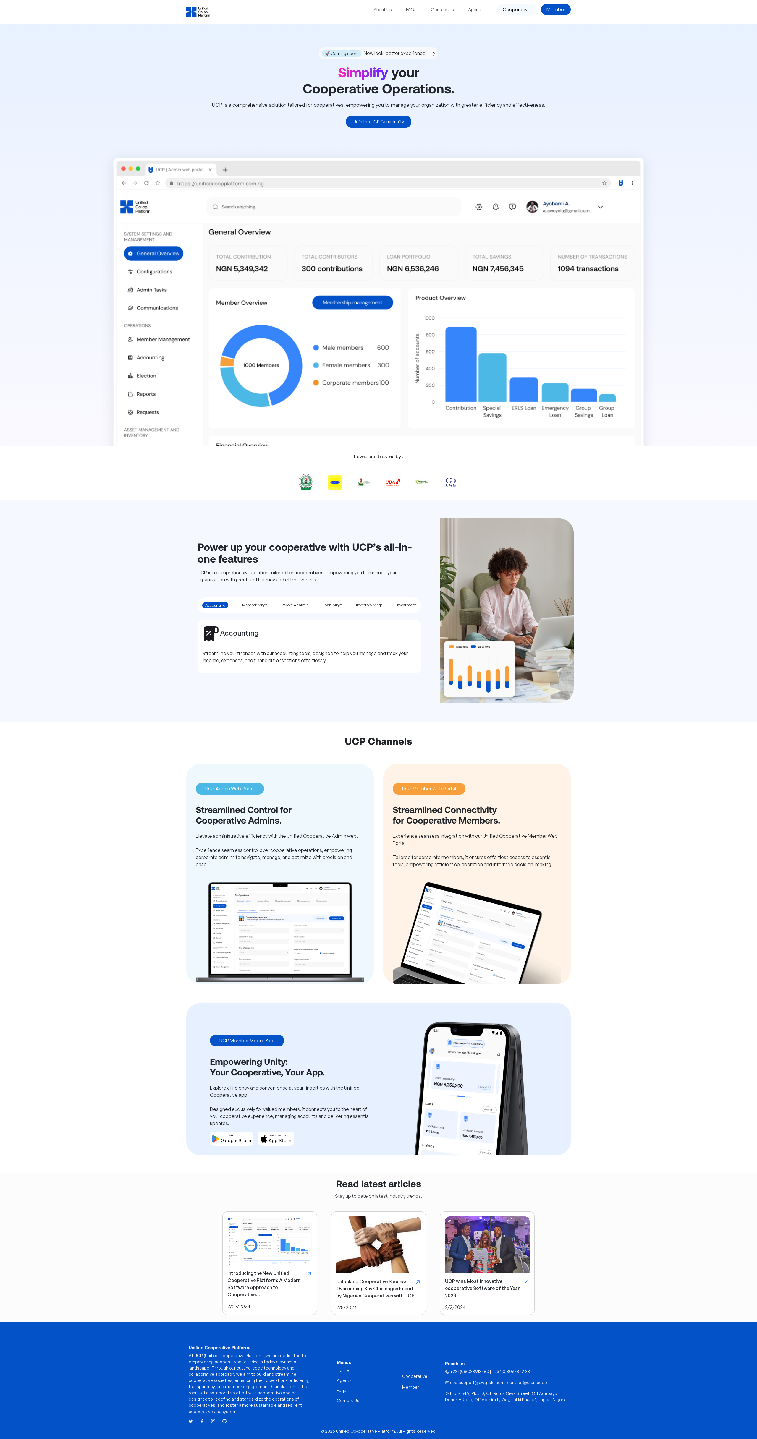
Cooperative (516, 9)
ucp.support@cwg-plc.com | (478, 1382)
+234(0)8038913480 (469, 1371)
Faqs (341, 1390)
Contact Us (442, 9)
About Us (382, 9)
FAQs (411, 9)
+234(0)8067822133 (511, 1371)
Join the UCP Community (378, 121)
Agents (475, 9)
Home (343, 1370)
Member (555, 9)
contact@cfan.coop (527, 1382)
